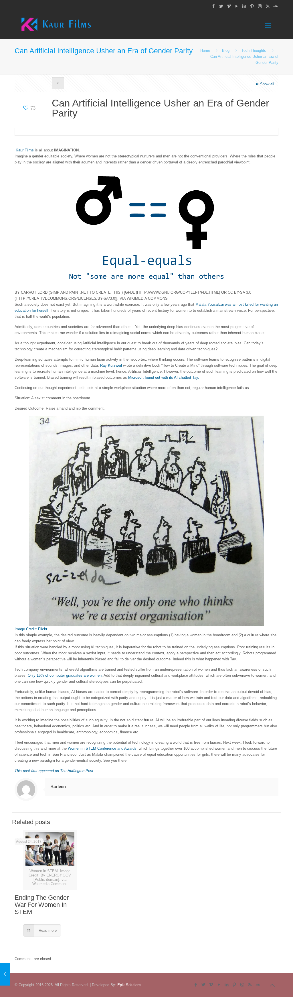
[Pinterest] (252, 6)
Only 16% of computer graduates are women (65, 675)
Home (205, 50)
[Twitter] (221, 6)
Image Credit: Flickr (31, 629)
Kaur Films (25, 150)
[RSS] (268, 6)
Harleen (58, 786)
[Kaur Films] (56, 26)
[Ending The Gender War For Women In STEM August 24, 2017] (5, 974)
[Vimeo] (229, 6)
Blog (225, 50)
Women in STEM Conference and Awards (102, 748)
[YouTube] (237, 6)
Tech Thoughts (253, 50)
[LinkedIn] (244, 6)
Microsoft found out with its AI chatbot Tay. (163, 377)
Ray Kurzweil (111, 365)
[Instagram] (260, 6)
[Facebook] (214, 6)
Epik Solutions (129, 985)
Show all (267, 84)
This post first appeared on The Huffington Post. (54, 771)
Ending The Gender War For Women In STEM (42, 904)
